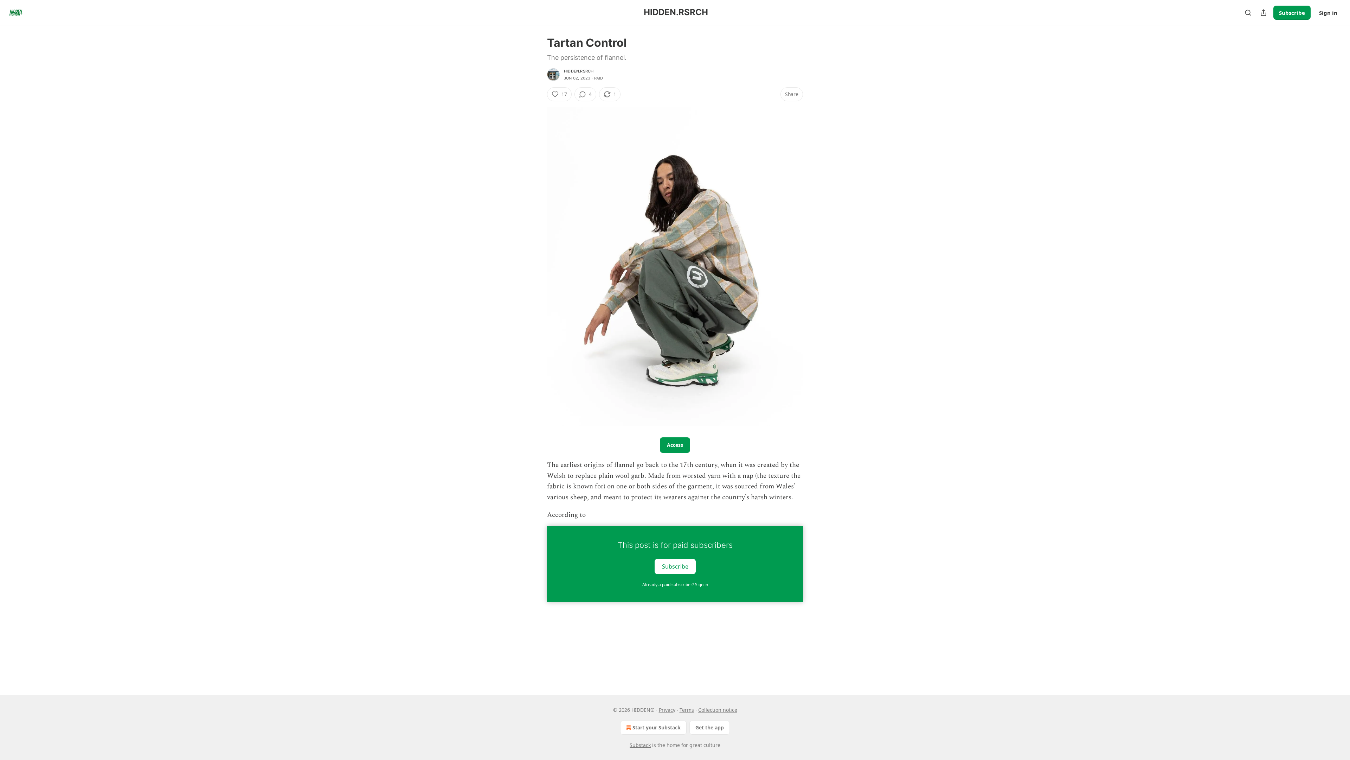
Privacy (667, 710)
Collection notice (717, 710)
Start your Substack (656, 727)
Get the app (709, 727)
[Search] (1248, 13)
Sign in (1328, 12)
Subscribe (1292, 12)
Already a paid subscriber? (675, 585)
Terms (687, 710)
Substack (640, 745)
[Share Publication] (1263, 13)
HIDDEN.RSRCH (578, 71)
